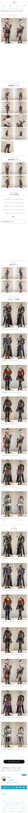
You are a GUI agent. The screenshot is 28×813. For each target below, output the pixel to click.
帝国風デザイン (12, 808)
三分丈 (19, 809)
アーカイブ (4, 792)
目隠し (25, 806)
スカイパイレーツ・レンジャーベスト (13, 202)
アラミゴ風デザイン (7, 803)
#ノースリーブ (9, 770)
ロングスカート (16, 807)
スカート (10, 807)
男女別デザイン (19, 806)
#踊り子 (3, 770)
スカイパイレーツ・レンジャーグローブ (14, 206)
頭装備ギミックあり (6, 809)
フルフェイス (13, 809)
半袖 (19, 804)
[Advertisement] (14, 64)
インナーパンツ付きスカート (7, 804)
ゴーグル (17, 805)
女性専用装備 (18, 803)
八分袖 (6, 805)
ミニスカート (24, 809)
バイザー (18, 808)
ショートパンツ (5, 808)
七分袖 (15, 804)
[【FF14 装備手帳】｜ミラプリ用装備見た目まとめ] (14, 2)
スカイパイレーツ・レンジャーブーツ (14, 213)
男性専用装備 (23, 808)
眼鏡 (13, 803)
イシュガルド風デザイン (6, 806)
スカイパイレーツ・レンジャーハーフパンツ (14, 209)
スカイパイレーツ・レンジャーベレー (13, 199)
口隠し (13, 806)
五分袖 (22, 807)
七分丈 (22, 805)
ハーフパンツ (23, 804)
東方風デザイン (11, 805)
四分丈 (23, 803)
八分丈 (6, 807)
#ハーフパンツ (17, 770)
